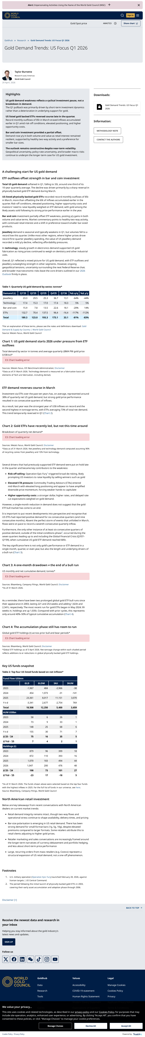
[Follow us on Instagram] (46, 959)
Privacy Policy (19, 1034)
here (78, 787)
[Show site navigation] (137, 15)
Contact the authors (108, 139)
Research (21, 40)
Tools (40, 996)
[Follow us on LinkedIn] (22, 959)
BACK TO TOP (132, 907)
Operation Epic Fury (41, 877)
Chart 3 (18, 552)
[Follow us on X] (5, 959)
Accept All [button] (126, 1025)
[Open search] (122, 15)
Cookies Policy (115, 990)
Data (39, 985)
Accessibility (78, 985)
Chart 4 (69, 614)
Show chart (129, 23)
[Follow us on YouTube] (55, 959)
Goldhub (9, 40)
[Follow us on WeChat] (30, 959)
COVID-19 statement (83, 990)
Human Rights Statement (86, 996)
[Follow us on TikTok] (38, 959)
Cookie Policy (7, 1034)
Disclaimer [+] (9, 899)
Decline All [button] (91, 1025)
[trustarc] (138, 1034)
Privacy (111, 996)
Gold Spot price (78, 23)
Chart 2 (48, 413)
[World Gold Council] (12, 15)
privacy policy (82, 1012)
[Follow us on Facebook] (14, 959)
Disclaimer (60, 368)
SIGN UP (9, 941)
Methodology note (107, 130)
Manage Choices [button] (55, 1025)
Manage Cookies (116, 985)
